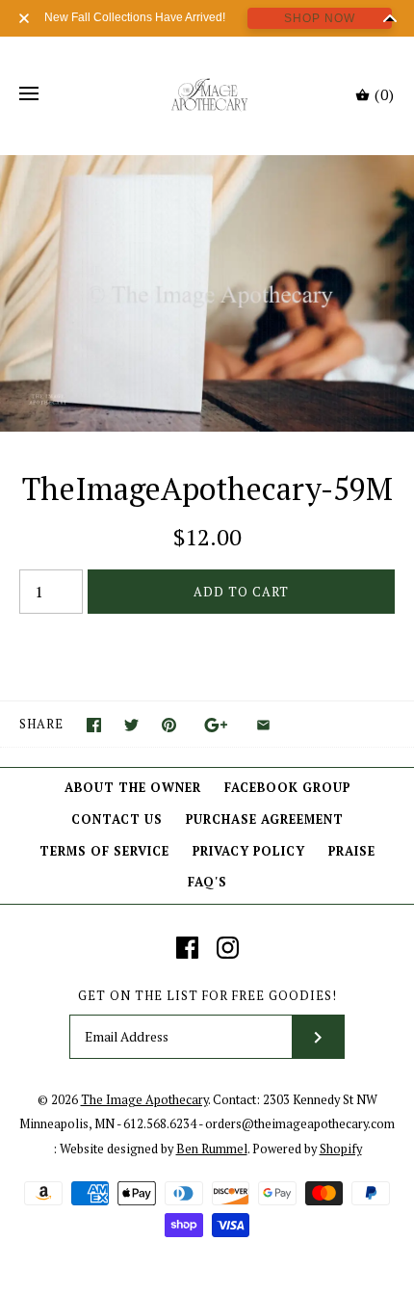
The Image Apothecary (144, 1100)
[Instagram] (228, 948)
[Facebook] (187, 948)
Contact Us (117, 819)
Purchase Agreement (265, 819)
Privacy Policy (249, 851)
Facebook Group (287, 787)
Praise (351, 851)
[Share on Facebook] (94, 725)
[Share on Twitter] (131, 725)
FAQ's (207, 882)
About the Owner (133, 787)
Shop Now (319, 18)
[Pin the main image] (169, 725)
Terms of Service (104, 851)
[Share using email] (263, 725)
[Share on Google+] (216, 725)
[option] (207, 293)
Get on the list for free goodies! (207, 996)
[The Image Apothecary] (207, 94)
